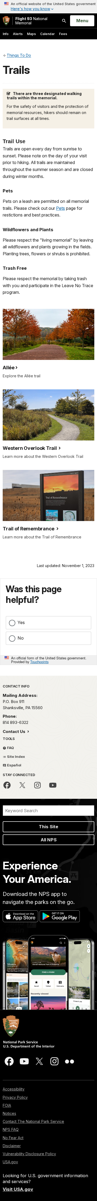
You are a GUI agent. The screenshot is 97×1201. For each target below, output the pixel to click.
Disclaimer (12, 1145)
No (21, 638)
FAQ (10, 748)
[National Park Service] (6, 20)
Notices (9, 1113)
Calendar (47, 34)
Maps (31, 34)
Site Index (15, 756)
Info (6, 34)
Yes (21, 622)
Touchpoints (39, 661)
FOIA (7, 1105)
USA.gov (10, 1162)
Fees (63, 34)
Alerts (18, 34)
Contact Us (14, 731)
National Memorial (31, 21)
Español (13, 765)
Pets (60, 208)
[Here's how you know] (48, 6)
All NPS (49, 839)
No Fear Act (13, 1137)
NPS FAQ (11, 1129)
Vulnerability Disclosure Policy (29, 1153)
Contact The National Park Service (33, 1121)
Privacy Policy (15, 1097)
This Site (48, 826)
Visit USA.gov (18, 1189)
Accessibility (14, 1089)
